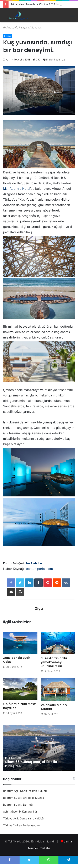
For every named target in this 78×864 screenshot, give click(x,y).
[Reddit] (57, 582)
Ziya (5, 59)
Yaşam (25, 27)
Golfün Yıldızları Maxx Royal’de (19, 706)
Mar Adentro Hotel (16, 189)
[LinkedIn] (29, 582)
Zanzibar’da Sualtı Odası (17, 660)
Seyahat (36, 27)
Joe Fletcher (34, 563)
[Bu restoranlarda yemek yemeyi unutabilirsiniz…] (58, 643)
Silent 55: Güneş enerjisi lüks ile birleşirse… (31, 764)
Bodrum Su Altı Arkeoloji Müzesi (24, 797)
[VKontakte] (66, 582)
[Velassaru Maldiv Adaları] (58, 689)
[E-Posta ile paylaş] (11, 592)
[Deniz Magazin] (17, 15)
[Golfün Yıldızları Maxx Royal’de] (20, 689)
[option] (39, 748)
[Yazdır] (20, 592)
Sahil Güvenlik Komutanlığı (20, 811)
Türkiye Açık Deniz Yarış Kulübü (23, 818)
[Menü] (72, 15)
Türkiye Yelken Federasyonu (21, 825)
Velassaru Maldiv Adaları (54, 707)
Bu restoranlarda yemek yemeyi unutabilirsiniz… (54, 662)
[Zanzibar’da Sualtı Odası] (20, 643)
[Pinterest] (47, 582)
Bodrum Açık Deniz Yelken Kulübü (25, 790)
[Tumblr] (38, 582)
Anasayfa (12, 27)
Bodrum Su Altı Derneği (18, 804)
